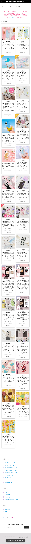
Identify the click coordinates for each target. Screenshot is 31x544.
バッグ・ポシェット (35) (11, 470)
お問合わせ (7, 494)
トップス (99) (8, 480)
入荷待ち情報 (11, 17)
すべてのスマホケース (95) (11, 467)
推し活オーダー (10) (10, 465)
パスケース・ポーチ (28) (11, 472)
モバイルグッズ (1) (9, 477)
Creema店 (7, 509)
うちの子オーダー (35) (10, 462)
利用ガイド (7, 492)
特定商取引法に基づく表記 (11, 499)
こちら (20, 11)
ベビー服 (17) (8, 482)
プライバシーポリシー (10, 497)
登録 (26, 527)
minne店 (7, 511)
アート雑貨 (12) (9, 475)
